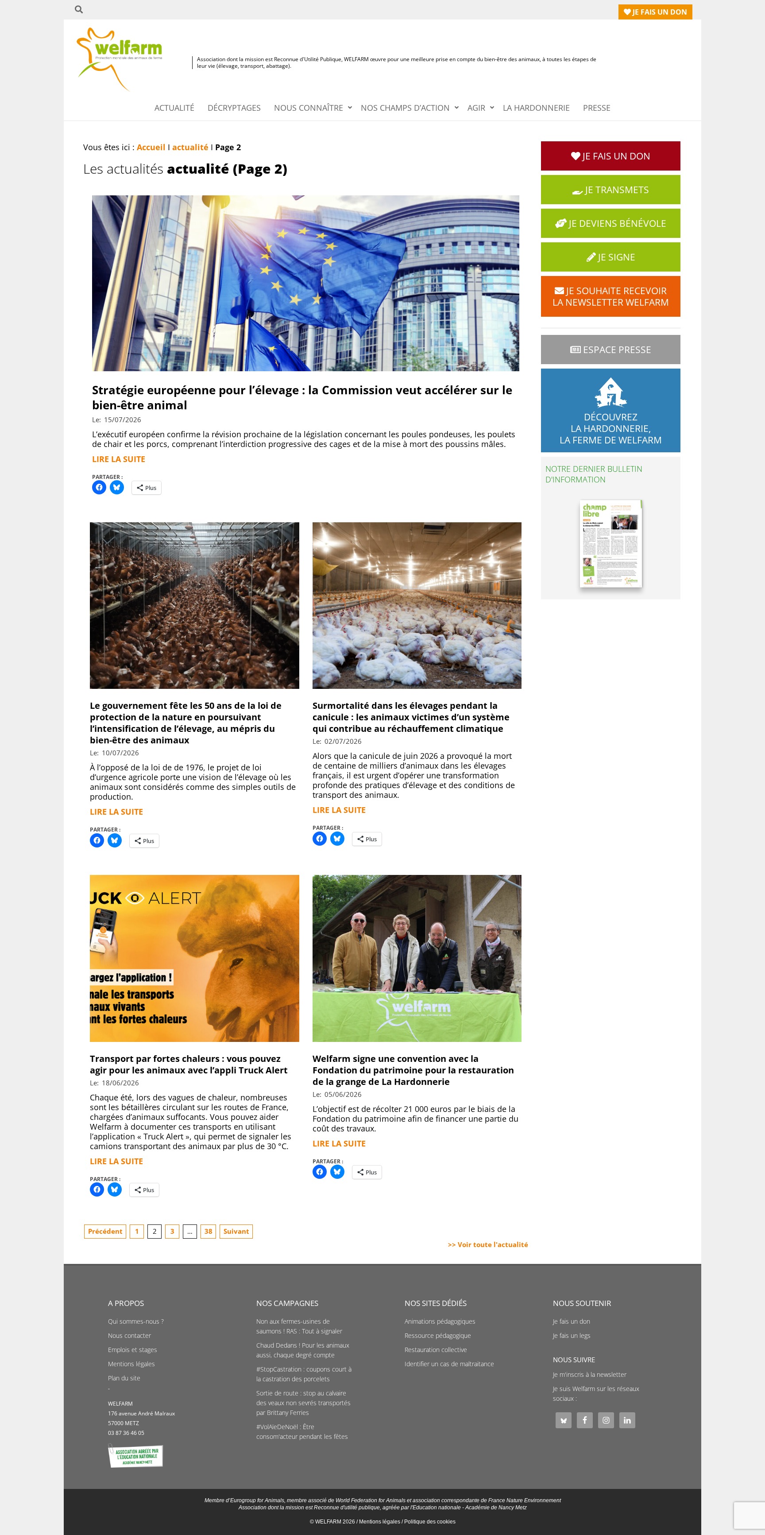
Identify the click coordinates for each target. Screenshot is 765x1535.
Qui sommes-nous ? (136, 1321)
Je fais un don (571, 1321)
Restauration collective (436, 1350)
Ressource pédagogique (438, 1336)
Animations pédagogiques (440, 1321)
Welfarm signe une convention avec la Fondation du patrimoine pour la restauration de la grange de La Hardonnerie (413, 1070)
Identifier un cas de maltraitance (449, 1364)
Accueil (151, 147)
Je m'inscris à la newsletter (589, 1375)
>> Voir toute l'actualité (488, 1244)
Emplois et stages (132, 1350)
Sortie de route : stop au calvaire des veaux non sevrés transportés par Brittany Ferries (303, 1403)
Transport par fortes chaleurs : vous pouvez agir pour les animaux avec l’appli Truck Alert (189, 1064)
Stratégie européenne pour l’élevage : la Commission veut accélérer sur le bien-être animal (302, 397)
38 (208, 1231)
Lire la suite (118, 459)
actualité (190, 147)
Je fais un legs (572, 1336)
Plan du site (124, 1378)
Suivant (236, 1231)
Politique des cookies (430, 1522)
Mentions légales (131, 1364)
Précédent (105, 1231)
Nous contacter (129, 1336)
